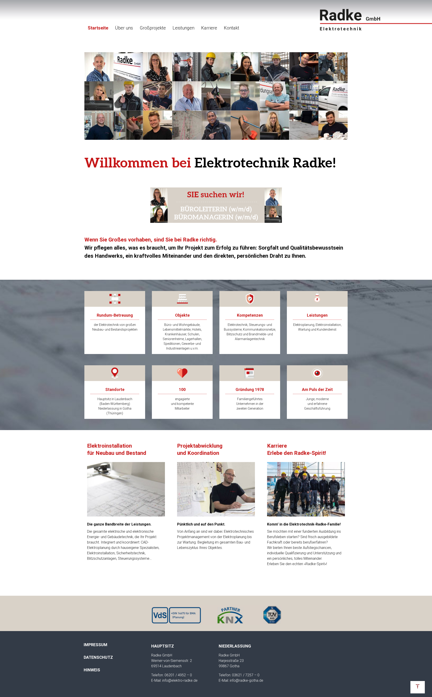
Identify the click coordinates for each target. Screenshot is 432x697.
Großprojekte (153, 28)
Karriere (209, 28)
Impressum (95, 644)
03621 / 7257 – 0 (245, 675)
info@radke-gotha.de (246, 680)
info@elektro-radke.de (180, 680)
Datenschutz (98, 657)
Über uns (124, 28)
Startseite (98, 28)
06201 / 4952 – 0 (178, 675)
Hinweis (92, 670)
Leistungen (183, 28)
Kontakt (231, 28)
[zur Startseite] (376, 19)
